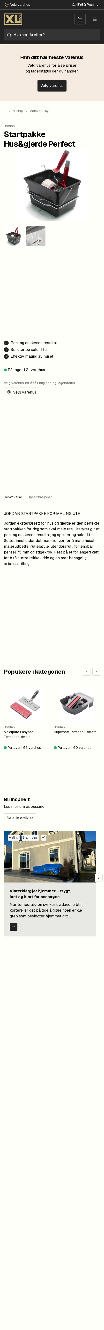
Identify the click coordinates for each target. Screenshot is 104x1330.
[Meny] (94, 19)
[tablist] (52, 497)
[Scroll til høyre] (99, 878)
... (5, 110)
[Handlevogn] (80, 19)
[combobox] (52, 34)
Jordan (9, 126)
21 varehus (35, 369)
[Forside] (13, 19)
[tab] (13, 497)
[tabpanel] (52, 539)
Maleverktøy (39, 110)
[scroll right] (96, 672)
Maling (18, 110)
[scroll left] (86, 672)
